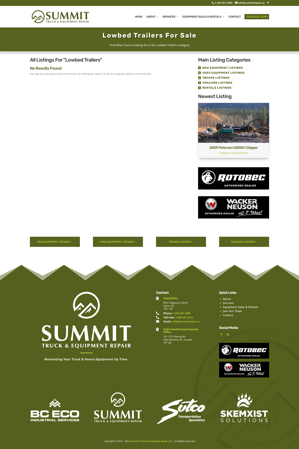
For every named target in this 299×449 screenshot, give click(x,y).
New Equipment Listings (222, 68)
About (227, 299)
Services (228, 303)
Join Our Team (232, 311)
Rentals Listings (216, 87)
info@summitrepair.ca (186, 321)
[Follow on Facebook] (221, 334)
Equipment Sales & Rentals (240, 307)
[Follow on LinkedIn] (227, 334)
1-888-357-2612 (184, 317)
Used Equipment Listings (223, 72)
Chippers (224, 152)
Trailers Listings (217, 82)
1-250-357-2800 (223, 3)
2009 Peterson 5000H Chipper (233, 147)
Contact (228, 315)
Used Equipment (239, 152)
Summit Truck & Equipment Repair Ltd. (151, 441)
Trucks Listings (216, 77)
